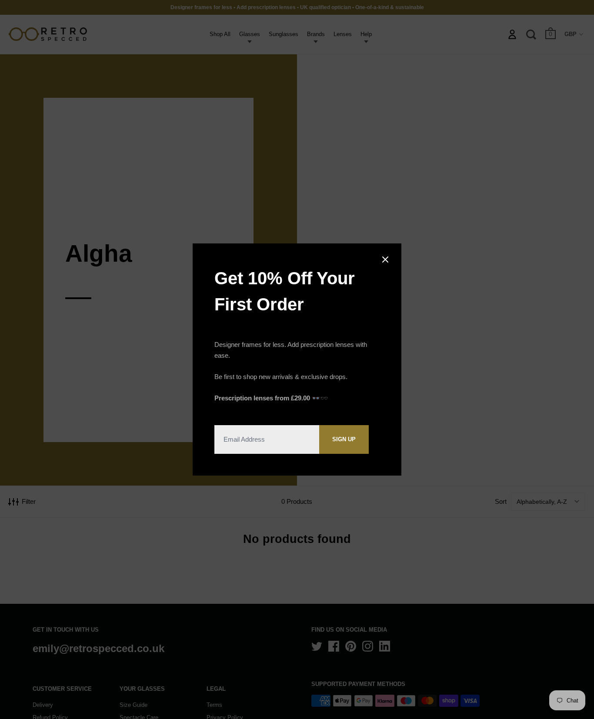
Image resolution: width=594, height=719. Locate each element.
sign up (344, 439)
